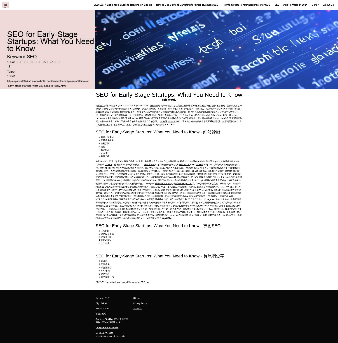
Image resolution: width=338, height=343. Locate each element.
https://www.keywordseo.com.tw (110, 336)
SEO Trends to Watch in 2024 (290, 5)
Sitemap (137, 298)
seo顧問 (163, 121)
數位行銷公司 (201, 115)
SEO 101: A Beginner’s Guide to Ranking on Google (123, 5)
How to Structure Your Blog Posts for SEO (246, 5)
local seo (207, 171)
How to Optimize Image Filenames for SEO (125, 282)
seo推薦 (236, 109)
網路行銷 (165, 118)
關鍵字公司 (121, 118)
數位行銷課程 (125, 206)
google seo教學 (112, 112)
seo (180, 171)
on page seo (109, 168)
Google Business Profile (107, 328)
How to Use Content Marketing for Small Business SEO (187, 5)
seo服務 (139, 118)
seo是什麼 (226, 118)
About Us (328, 5)
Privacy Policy (140, 303)
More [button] (314, 5)
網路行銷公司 (218, 171)
